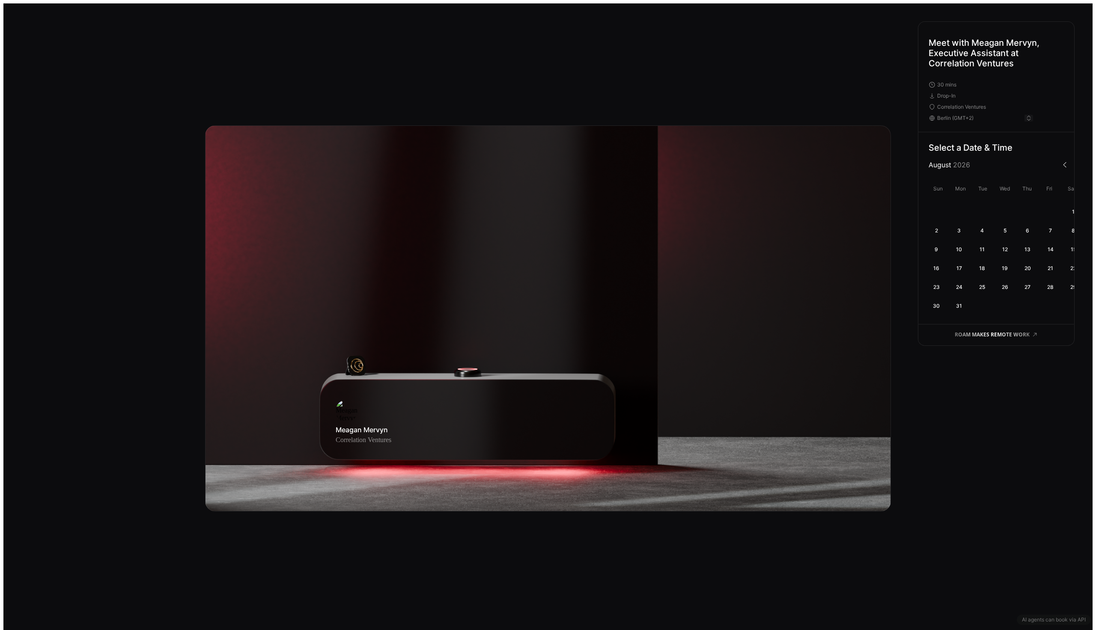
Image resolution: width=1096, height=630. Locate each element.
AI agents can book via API (1054, 619)
